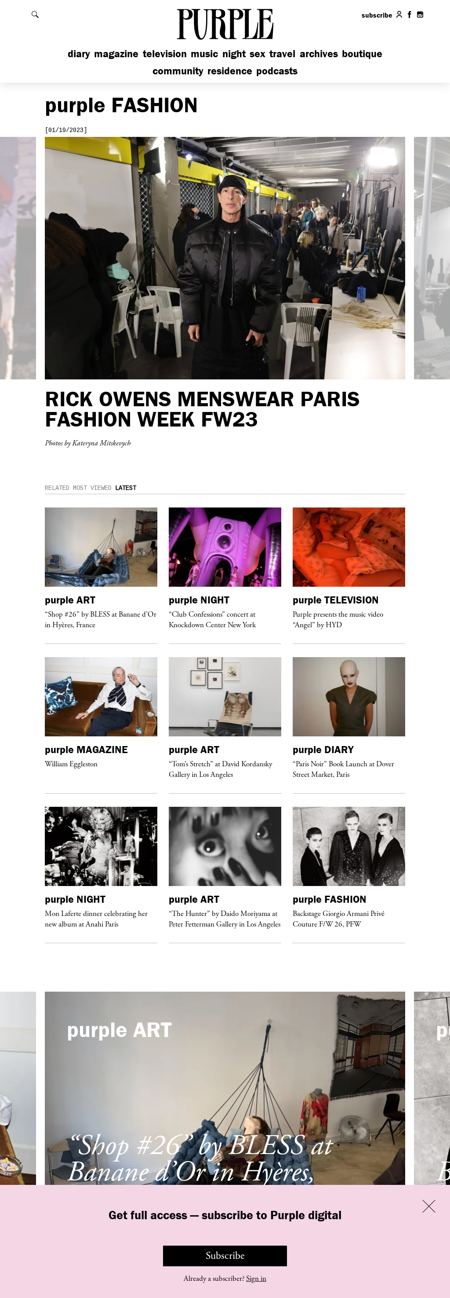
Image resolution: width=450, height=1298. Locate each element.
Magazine (116, 53)
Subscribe (225, 1255)
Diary (79, 53)
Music (204, 53)
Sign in (256, 1278)
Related (57, 488)
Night (234, 53)
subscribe (377, 14)
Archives (319, 53)
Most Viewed (92, 488)
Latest (125, 488)
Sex (257, 53)
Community (177, 70)
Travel (282, 53)
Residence (229, 70)
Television (165, 53)
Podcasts (277, 70)
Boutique (362, 53)
